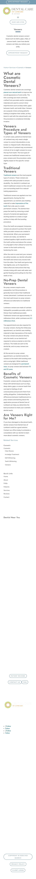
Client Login (18, 870)
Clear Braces (9, 451)
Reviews (6, 494)
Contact (6, 497)
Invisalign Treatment (12, 454)
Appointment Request (18, 2)
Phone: (7, 550)
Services (12, 68)
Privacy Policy (18, 864)
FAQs (5, 483)
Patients (6, 487)
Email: (6, 583)
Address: (7, 531)
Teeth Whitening (11, 461)
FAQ (25, 682)
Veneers (8, 465)
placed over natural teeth (12, 92)
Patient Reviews (18, 676)
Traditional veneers (10, 175)
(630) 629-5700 (18, 22)
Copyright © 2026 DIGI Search (18, 857)
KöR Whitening (10, 458)
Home (6, 68)
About (6, 480)
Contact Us (15, 682)
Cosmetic (20, 68)
